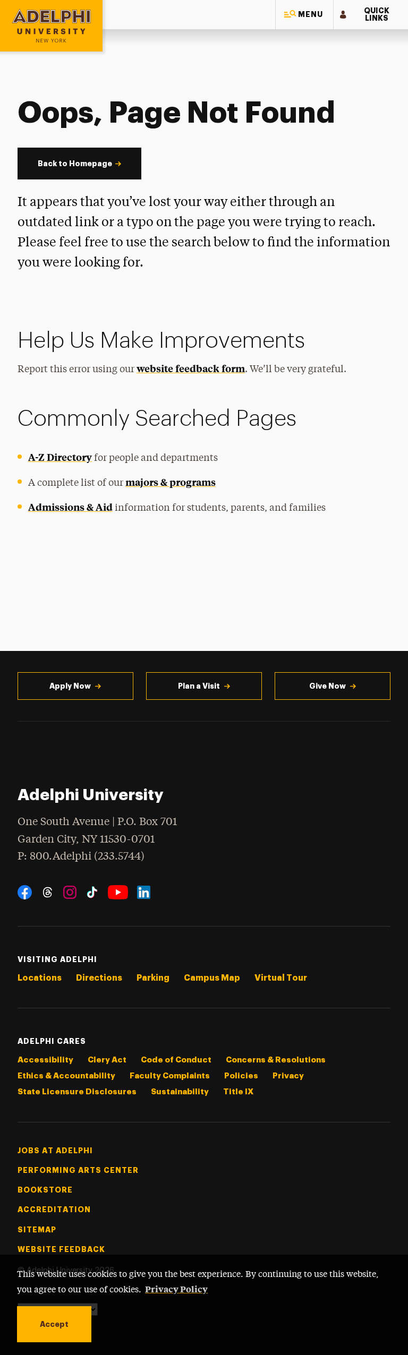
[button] (304, 14)
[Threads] (47, 892)
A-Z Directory (60, 457)
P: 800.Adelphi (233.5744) (81, 856)
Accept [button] (54, 1324)
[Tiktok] (92, 892)
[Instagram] (69, 892)
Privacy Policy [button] (176, 1288)
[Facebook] (25, 892)
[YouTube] (118, 892)
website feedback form (191, 368)
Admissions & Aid (70, 506)
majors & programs (170, 481)
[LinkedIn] (143, 892)
